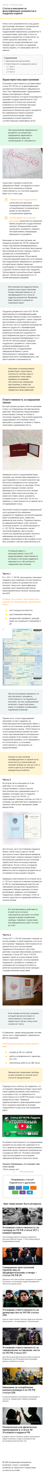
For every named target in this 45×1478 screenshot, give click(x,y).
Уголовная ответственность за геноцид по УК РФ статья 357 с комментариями (20, 1230)
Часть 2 (12, 69)
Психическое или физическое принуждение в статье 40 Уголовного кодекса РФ (19, 1430)
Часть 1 (12, 67)
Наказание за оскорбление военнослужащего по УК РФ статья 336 (18, 1390)
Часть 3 (12, 72)
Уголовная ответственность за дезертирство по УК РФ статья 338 (20, 1312)
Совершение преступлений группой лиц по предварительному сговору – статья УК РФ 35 (19, 1271)
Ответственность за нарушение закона (21, 64)
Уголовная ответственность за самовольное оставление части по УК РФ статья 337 (21, 1350)
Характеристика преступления (18, 61)
